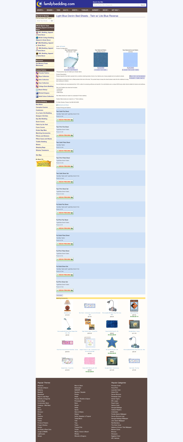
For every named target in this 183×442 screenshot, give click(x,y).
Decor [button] (105, 10)
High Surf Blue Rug (134, 312)
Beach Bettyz (42, 90)
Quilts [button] (65, 10)
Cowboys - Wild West (44, 405)
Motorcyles (78, 388)
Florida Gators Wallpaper (118, 414)
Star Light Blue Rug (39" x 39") (112, 349)
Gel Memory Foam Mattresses (42, 64)
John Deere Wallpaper (118, 421)
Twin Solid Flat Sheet (62, 111)
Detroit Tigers (115, 399)
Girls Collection (43, 80)
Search (142, 5)
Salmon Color (115, 405)
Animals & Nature (43, 388)
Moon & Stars (79, 385)
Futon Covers (40, 127)
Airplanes (40, 385)
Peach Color (115, 403)
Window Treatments (42, 150)
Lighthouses (41, 434)
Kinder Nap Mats (41, 130)
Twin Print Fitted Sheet (63, 158)
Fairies (40, 421)
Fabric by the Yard (42, 124)
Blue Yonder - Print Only (134, 368)
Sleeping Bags (40, 147)
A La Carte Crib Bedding (44, 113)
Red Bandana (115, 423)
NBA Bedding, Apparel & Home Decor (44, 49)
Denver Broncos (116, 394)
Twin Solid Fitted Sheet (63, 142)
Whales (77, 434)
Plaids (76, 396)
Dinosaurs (114, 434)
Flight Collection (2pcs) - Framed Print (89, 331)
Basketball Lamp (67, 312)
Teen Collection (43, 83)
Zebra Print (114, 392)
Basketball (41, 394)
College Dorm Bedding (45, 86)
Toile (76, 421)
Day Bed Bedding (41, 119)
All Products (62, 46)
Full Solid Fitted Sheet (62, 235)
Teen (58, 10)
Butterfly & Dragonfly (44, 399)
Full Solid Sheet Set (62, 266)
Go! (52, 21)
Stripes (77, 414)
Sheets (38, 144)
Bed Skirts (39, 104)
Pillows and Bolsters (42, 136)
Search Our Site (98, 2)
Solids (76, 407)
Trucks (77, 429)
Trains (76, 425)
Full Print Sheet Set (62, 282)
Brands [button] (50, 10)
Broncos (113, 432)
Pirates (77, 394)
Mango (40, 436)
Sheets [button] (75, 10)
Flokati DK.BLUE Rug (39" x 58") (111, 331)
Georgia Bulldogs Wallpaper (119, 418)
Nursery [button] (95, 10)
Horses (40, 427)
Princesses (78, 401)
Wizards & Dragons (80, 436)
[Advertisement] (78, 31)
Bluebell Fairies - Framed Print (67, 368)
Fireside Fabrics (43, 73)
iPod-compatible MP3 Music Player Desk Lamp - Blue (134, 349)
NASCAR (77, 390)
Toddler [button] (84, 10)
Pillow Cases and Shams (44, 139)
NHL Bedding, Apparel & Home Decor (44, 54)
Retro (76, 403)
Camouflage (41, 401)
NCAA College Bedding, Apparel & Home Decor (45, 39)
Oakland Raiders (116, 410)
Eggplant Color (115, 436)
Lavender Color (116, 390)
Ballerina (40, 390)
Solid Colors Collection (46, 96)
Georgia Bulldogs (116, 407)
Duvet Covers (40, 121)
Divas (39, 414)
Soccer (77, 405)
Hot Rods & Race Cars (44, 429)
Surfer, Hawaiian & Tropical (83, 416)
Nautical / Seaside (80, 392)
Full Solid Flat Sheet (62, 204)
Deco (39, 407)
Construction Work (43, 403)
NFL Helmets (115, 438)
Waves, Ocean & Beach (82, 432)
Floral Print (114, 388)
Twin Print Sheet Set (62, 189)
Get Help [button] (115, 10)
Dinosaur (40, 412)
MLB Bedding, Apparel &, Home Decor (44, 44)
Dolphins (40, 416)
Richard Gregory (43, 93)
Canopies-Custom (42, 107)
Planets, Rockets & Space (82, 399)
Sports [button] (40, 10)
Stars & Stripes (79, 412)
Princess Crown (116, 385)
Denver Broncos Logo (117, 416)
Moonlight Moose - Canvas (134, 331)
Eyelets (40, 418)
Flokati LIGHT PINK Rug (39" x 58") (90, 368)
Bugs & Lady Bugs (43, 396)
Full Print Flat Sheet (62, 220)
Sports (76, 410)
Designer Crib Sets (42, 116)
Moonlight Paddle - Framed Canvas (112, 368)
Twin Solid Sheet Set (62, 173)
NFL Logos (114, 401)
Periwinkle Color (116, 396)
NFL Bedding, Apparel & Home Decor (44, 33)
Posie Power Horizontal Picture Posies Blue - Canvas (67, 349)
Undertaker (114, 412)
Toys (76, 423)
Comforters (39, 110)
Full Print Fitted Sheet (62, 251)
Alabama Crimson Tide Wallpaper (121, 427)
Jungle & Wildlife (43, 432)
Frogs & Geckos (42, 425)
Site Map (39, 155)
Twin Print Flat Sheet (62, 127)
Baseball (40, 392)
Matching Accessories (43, 133)
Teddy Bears (78, 418)
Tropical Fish (78, 427)
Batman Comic (115, 429)
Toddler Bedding (41, 142)
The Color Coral (116, 425)
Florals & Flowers (43, 423)
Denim (40, 410)
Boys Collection (43, 76)
